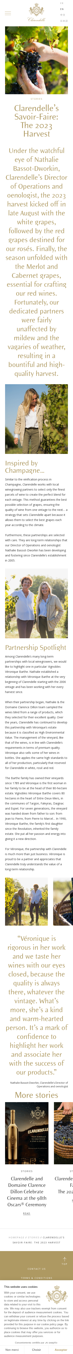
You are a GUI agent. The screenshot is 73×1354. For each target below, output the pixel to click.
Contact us (37, 1268)
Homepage (17, 1237)
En (62, 9)
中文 (62, 14)
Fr (62, 3)
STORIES (34, 1237)
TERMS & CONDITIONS (36, 1277)
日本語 (64, 20)
